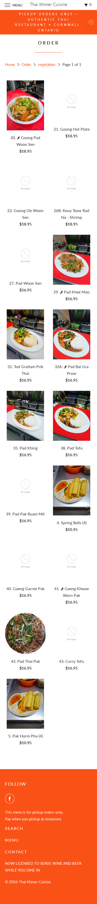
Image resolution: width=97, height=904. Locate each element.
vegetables (47, 64)
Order (27, 64)
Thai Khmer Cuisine (35, 882)
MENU (12, 840)
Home (10, 64)
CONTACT (16, 851)
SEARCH (14, 828)
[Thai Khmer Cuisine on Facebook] (10, 798)
